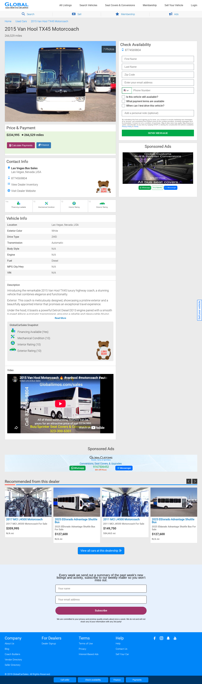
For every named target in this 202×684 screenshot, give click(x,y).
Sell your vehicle (199, 310)
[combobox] (127, 90)
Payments (137, 680)
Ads (176, 14)
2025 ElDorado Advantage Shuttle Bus (27, 521)
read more (60, 318)
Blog (7, 648)
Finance (45, 145)
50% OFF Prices (158, 178)
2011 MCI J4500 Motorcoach (73, 519)
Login (194, 5)
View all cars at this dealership (99, 550)
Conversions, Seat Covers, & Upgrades (101, 463)
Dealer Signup (49, 643)
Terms (136, 126)
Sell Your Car (122, 654)
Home (8, 21)
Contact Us (121, 648)
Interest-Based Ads (88, 654)
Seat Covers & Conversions (120, 5)
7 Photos (108, 49)
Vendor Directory (13, 659)
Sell (79, 14)
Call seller (65, 680)
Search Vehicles (88, 5)
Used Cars (21, 21)
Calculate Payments (22, 145)
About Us (9, 643)
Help (118, 643)
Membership (150, 5)
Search (30, 14)
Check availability (93, 680)
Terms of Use (86, 643)
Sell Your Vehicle (174, 5)
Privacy (82, 648)
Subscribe (101, 610)
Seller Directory (12, 665)
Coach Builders (12, 654)
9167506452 (157, 188)
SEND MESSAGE (158, 133)
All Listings (65, 5)
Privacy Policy (127, 126)
